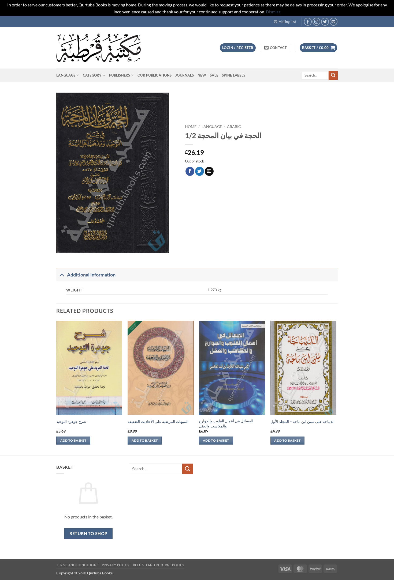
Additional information (91, 275)
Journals (184, 75)
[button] (285, 22)
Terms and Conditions (77, 565)
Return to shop (88, 533)
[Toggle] (61, 274)
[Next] (336, 387)
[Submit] (333, 75)
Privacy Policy (116, 565)
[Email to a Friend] (209, 171)
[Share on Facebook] (189, 171)
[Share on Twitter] (199, 171)
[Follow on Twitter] (325, 21)
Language (65, 75)
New (202, 75)
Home (190, 126)
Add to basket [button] (73, 440)
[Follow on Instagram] (316, 21)
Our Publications (154, 75)
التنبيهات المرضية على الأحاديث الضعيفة (158, 421)
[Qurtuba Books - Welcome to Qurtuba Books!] (98, 48)
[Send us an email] (333, 21)
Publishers (119, 75)
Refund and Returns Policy (159, 565)
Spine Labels (233, 75)
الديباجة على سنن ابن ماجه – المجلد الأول (302, 421)
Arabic (234, 126)
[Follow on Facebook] (308, 21)
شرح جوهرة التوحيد (71, 421)
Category (92, 75)
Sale (214, 75)
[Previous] (57, 387)
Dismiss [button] (273, 11)
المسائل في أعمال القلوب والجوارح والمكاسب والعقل (226, 423)
